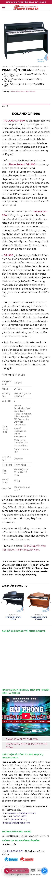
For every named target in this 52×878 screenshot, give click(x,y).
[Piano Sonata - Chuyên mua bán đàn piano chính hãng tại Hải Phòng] (26, 7)
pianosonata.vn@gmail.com (22, 813)
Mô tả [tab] (5, 106)
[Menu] (3, 7)
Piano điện (21, 66)
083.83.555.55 (20, 816)
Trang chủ (7, 66)
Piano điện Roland (39, 66)
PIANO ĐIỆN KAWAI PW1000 (39, 618)
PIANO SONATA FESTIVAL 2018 (22, 739)
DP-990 (8, 255)
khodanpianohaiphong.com (16, 823)
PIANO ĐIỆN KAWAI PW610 (13, 618)
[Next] (50, 607)
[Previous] (2, 607)
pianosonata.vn (18, 819)
